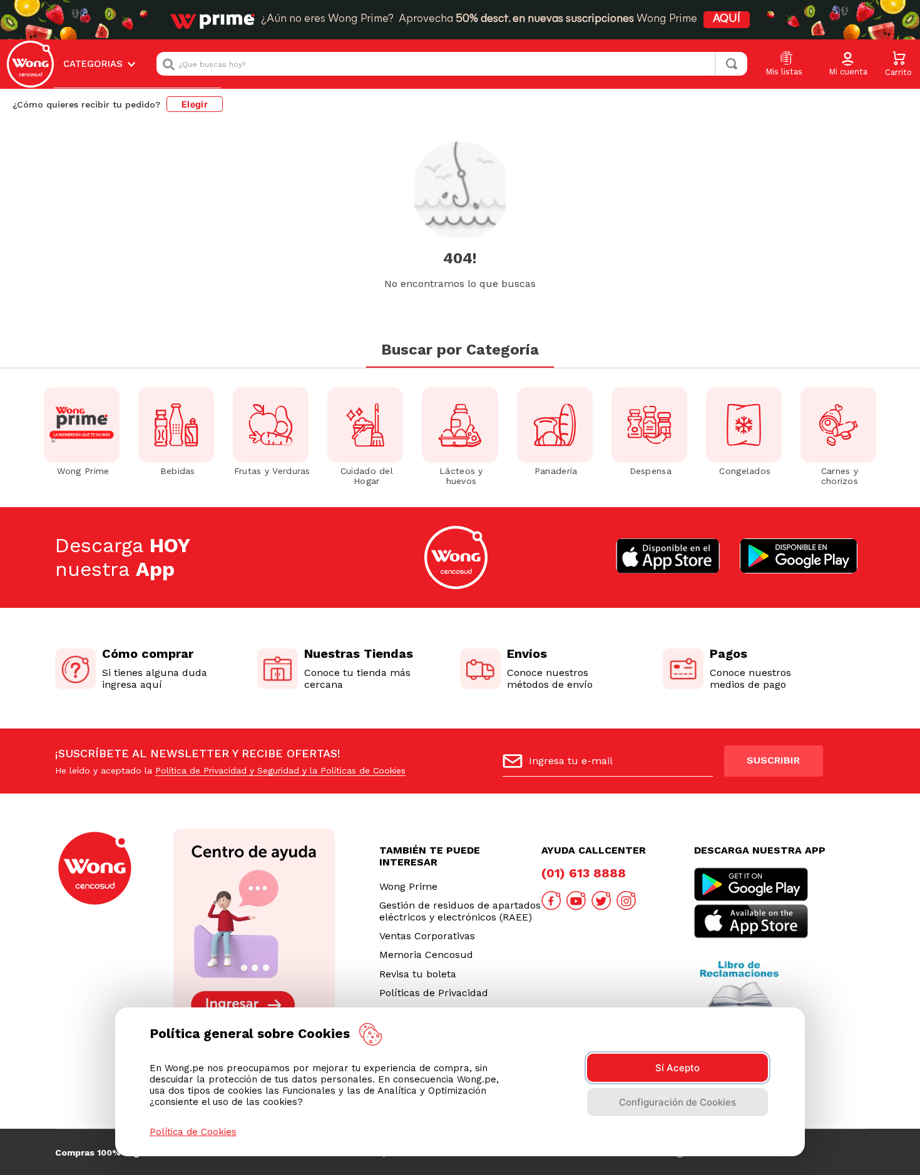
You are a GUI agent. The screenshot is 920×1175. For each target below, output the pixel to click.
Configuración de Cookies (677, 1102)
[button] (848, 64)
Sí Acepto (677, 1068)
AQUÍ (726, 19)
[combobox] (451, 64)
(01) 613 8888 (583, 872)
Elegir (194, 104)
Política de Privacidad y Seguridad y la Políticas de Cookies (280, 770)
